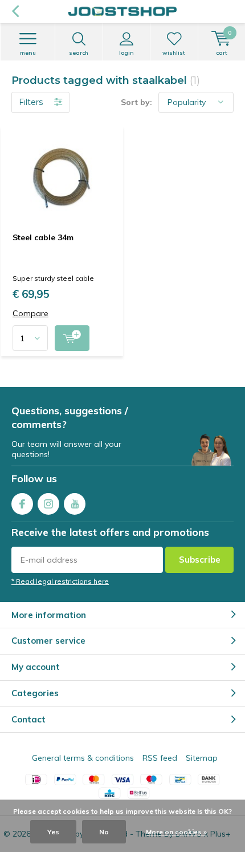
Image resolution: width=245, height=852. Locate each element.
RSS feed (159, 758)
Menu (28, 52)
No (104, 831)
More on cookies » (176, 831)
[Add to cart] (72, 338)
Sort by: (136, 102)
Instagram (48, 504)
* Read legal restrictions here (60, 581)
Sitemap (202, 758)
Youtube (74, 504)
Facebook (22, 504)
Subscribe (199, 559)
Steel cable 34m (43, 237)
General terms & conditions (83, 758)
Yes (53, 831)
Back (15, 11)
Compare (30, 313)
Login (126, 52)
